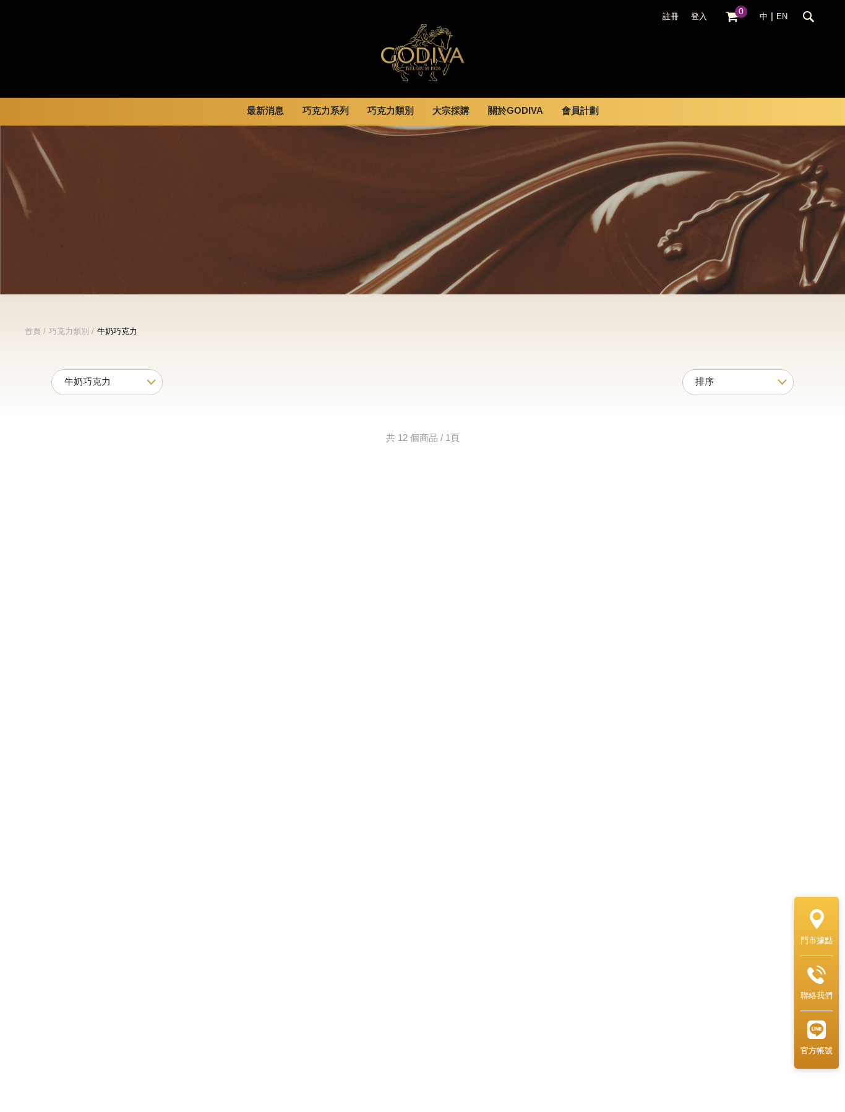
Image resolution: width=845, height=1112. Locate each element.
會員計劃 (580, 111)
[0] (732, 17)
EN (781, 16)
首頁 (33, 331)
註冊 (671, 16)
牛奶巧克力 (117, 331)
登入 (699, 16)
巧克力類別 (69, 331)
